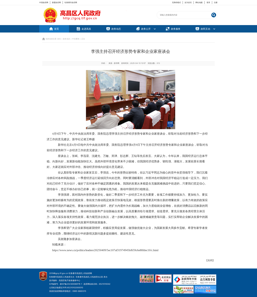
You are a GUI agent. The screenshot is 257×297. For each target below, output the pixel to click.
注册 (215, 2)
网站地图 (199, 2)
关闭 (210, 260)
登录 (208, 2)
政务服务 (175, 28)
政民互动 (205, 28)
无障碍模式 (176, 2)
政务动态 (116, 28)
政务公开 (146, 28)
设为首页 (188, 2)
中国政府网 (43, 2)
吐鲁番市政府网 (71, 2)
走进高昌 (86, 28)
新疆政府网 (56, 2)
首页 (56, 28)
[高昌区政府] (83, 23)
